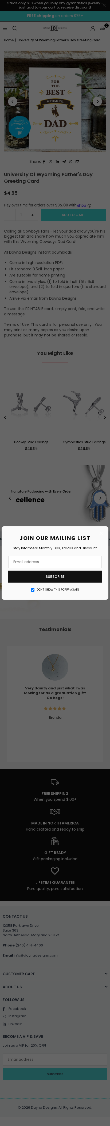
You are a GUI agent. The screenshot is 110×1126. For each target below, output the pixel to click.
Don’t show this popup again (58, 590)
